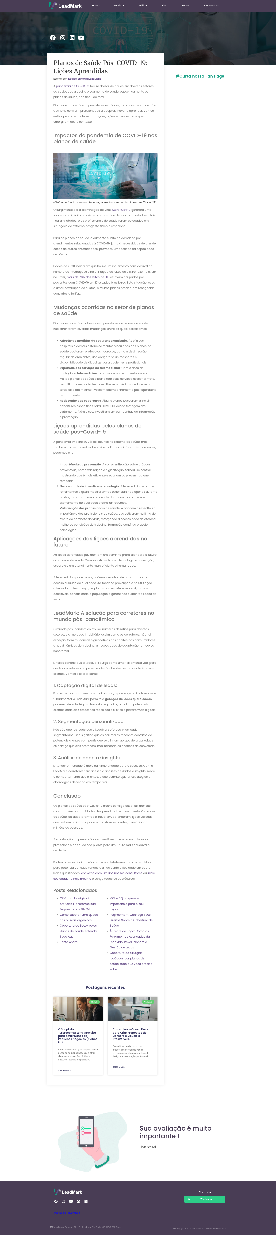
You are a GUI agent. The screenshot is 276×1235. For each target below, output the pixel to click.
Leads (117, 5)
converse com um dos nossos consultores (111, 873)
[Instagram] (63, 1201)
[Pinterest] (78, 1201)
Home (96, 5)
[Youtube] (71, 1201)
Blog (164, 5)
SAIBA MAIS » (64, 1070)
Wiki (141, 5)
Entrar (186, 5)
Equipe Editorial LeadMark (84, 78)
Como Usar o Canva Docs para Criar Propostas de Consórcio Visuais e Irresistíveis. (130, 1034)
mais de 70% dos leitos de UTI (88, 277)
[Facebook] (56, 1201)
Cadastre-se (212, 5)
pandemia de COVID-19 (72, 86)
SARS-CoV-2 (120, 210)
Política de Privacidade (67, 1212)
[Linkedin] (86, 1201)
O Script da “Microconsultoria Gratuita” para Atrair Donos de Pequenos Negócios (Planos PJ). (77, 1035)
